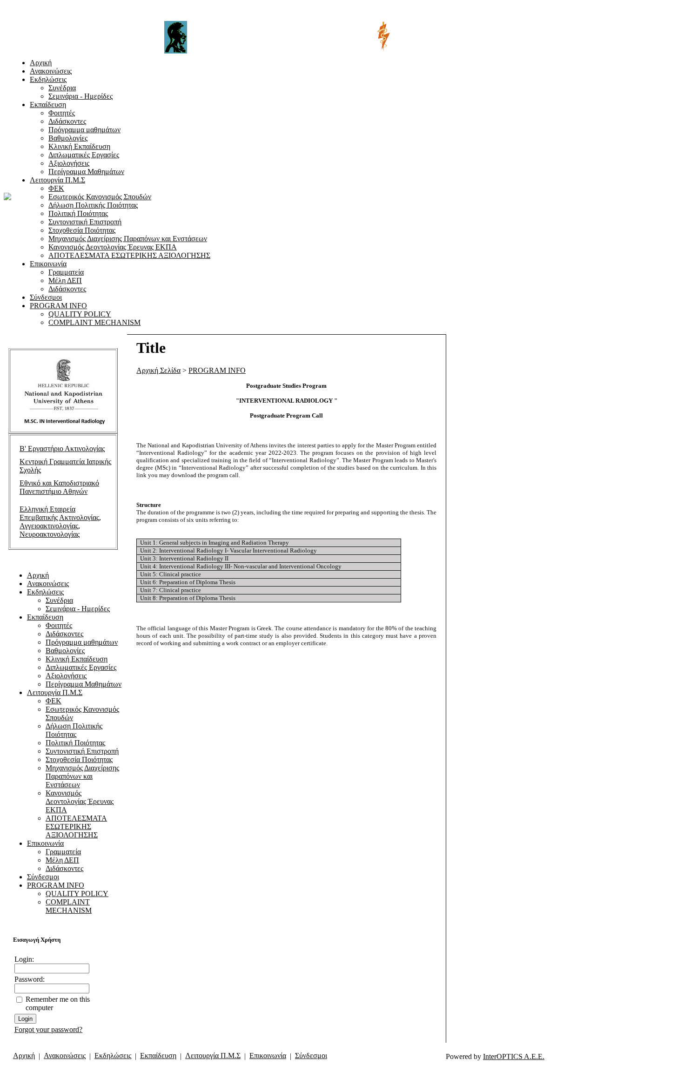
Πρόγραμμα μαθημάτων (84, 130)
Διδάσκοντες (67, 121)
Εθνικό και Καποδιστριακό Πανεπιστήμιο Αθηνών (59, 487)
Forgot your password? (48, 1029)
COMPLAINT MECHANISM (94, 322)
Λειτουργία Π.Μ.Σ (57, 180)
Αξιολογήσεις (68, 163)
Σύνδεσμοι (46, 297)
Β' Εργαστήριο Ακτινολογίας (62, 448)
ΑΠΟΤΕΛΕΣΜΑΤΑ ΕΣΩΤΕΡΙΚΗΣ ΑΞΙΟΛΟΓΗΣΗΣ (129, 255)
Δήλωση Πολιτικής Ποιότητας (93, 205)
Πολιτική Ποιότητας (78, 213)
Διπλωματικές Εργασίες (83, 155)
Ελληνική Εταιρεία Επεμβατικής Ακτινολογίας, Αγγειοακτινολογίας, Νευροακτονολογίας (60, 521)
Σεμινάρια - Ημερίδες (80, 96)
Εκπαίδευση (48, 104)
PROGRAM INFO (58, 306)
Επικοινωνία (48, 264)
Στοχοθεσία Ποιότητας (81, 230)
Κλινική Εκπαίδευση (79, 146)
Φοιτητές (61, 113)
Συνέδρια (62, 88)
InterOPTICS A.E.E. (513, 1056)
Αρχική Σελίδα (158, 370)
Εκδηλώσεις (48, 79)
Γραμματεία (66, 272)
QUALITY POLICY (79, 314)
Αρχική (41, 63)
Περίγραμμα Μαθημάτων (86, 171)
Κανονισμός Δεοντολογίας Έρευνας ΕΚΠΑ (112, 247)
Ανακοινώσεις (51, 71)
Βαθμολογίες (67, 138)
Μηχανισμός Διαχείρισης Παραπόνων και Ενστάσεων (127, 239)
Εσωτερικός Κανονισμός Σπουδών (99, 197)
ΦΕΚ (56, 188)
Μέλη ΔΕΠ (65, 280)
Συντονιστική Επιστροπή (84, 222)
